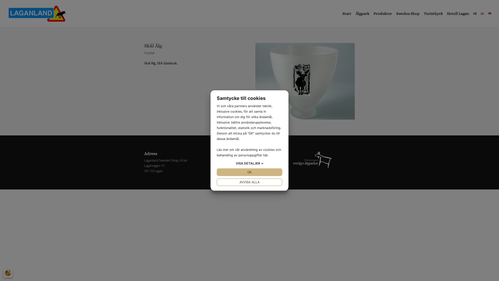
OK (249, 172)
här (265, 155)
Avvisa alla (250, 182)
